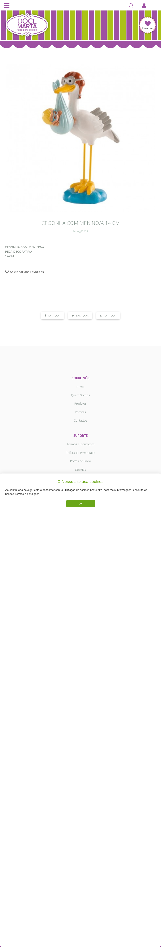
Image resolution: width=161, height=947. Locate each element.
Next (149, 138)
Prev (11, 138)
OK (80, 503)
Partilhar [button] (54, 315)
